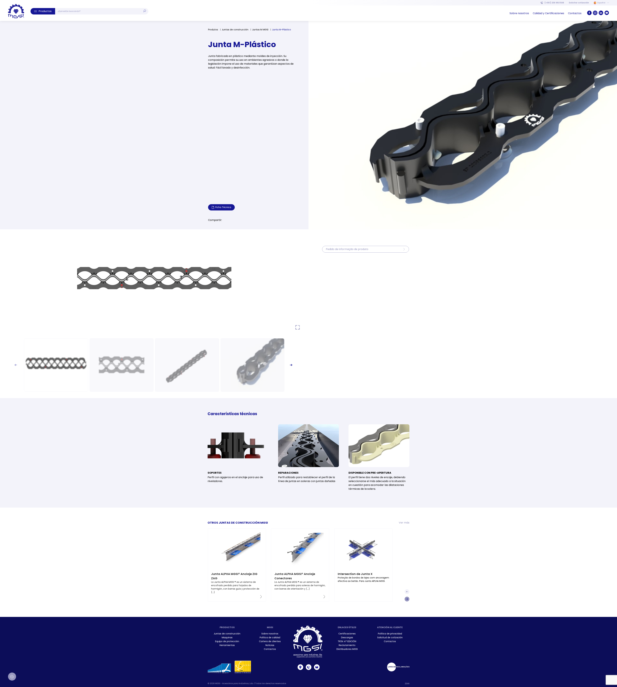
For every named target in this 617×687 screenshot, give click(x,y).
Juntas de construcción (235, 29)
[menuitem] (579, 2)
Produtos (213, 29)
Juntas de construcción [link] (227, 633)
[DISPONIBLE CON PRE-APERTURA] (379, 445)
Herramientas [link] (227, 645)
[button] (43, 11)
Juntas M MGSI (260, 29)
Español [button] (601, 2)
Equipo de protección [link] (227, 641)
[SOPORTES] (238, 445)
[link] (16, 11)
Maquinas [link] (227, 637)
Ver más (404, 522)
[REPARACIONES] (308, 445)
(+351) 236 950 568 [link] (554, 2)
